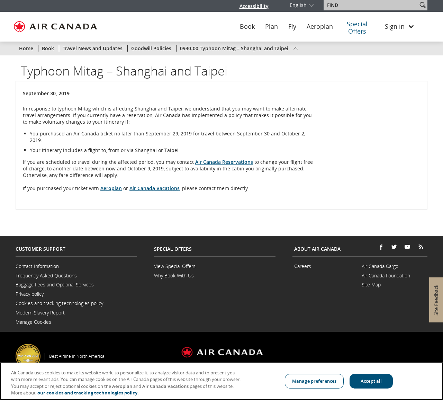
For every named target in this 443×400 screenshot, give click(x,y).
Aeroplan (320, 26)
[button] (422, 5)
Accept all (371, 381)
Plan (271, 26)
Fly (292, 26)
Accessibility (254, 6)
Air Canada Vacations (154, 188)
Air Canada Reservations (224, 162)
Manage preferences (314, 381)
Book (247, 26)
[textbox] (371, 5)
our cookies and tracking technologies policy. (88, 393)
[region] (221, 381)
